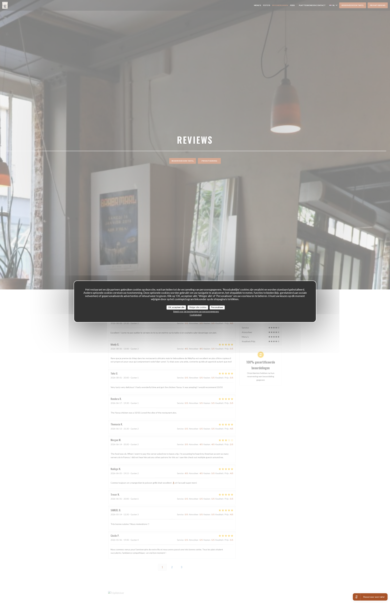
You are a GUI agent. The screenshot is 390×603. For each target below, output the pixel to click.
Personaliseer (217, 307)
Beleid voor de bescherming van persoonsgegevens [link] (196, 311)
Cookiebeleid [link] (196, 315)
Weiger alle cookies (197, 307)
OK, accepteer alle (176, 307)
